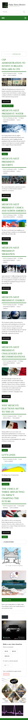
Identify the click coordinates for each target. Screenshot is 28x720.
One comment (16, 417)
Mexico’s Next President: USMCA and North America (14, 207)
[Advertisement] (14, 35)
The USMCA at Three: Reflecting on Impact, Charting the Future (13, 495)
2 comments (20, 216)
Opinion (5, 154)
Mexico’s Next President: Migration (10, 250)
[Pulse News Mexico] (14, 7)
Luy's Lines (5, 484)
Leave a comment (12, 75)
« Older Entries (8, 542)
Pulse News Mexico (7, 106)
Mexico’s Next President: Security (10, 161)
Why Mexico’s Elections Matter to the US (13, 408)
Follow (5, 617)
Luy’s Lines (8, 454)
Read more (6, 101)
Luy (21, 459)
